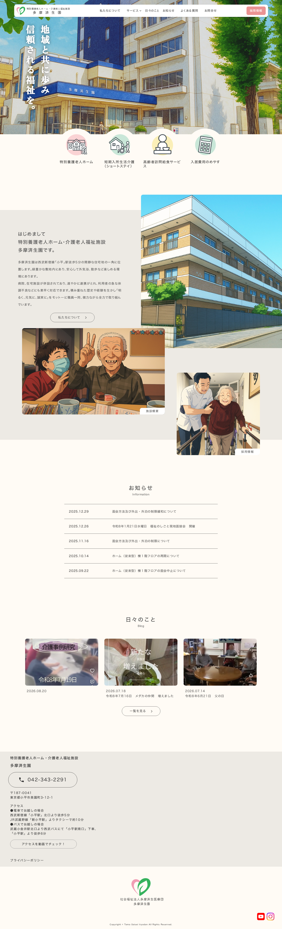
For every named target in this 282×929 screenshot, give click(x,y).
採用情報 (256, 10)
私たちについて (110, 10)
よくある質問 (189, 10)
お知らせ (169, 10)
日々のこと (152, 10)
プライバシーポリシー (27, 860)
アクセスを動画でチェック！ (43, 844)
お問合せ (210, 10)
